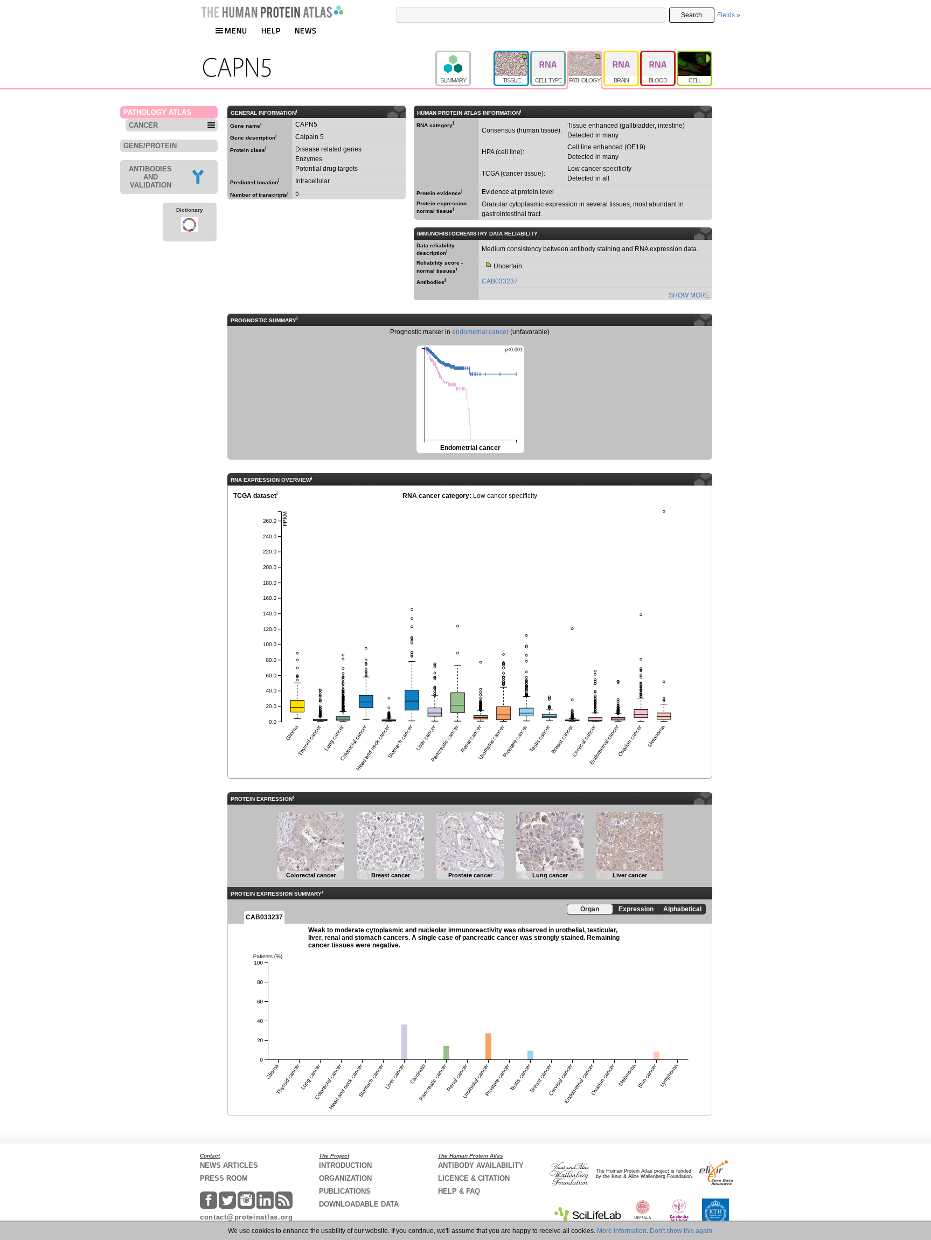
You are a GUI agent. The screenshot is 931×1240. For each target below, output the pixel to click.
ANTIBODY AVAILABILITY (481, 1165)
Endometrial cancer (469, 398)
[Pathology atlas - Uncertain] (585, 55)
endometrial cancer (480, 332)
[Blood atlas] (658, 55)
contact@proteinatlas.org (246, 1217)
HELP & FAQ (459, 1191)
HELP (271, 30)
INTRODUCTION (345, 1165)
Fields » (728, 15)
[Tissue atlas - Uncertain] (512, 55)
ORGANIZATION (345, 1178)
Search (691, 15)
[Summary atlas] (464, 55)
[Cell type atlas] (548, 55)
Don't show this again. (682, 1231)
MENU (236, 30)
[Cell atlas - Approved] (694, 55)
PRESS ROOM (224, 1178)
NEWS (306, 30)
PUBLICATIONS (345, 1191)
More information (622, 1231)
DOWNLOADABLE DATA (359, 1204)
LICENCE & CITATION (474, 1178)
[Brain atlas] (621, 55)
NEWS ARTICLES (229, 1165)
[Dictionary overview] (190, 226)
